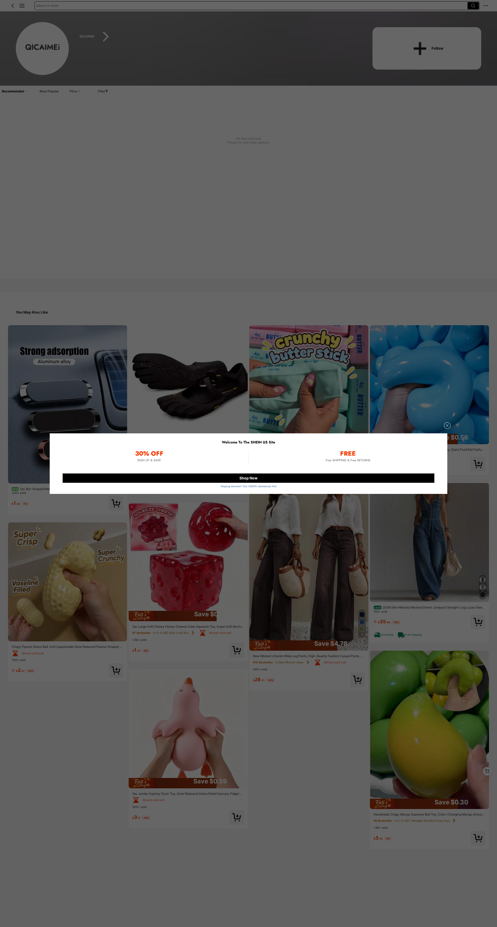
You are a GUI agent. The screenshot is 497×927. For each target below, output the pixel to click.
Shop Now (248, 478)
